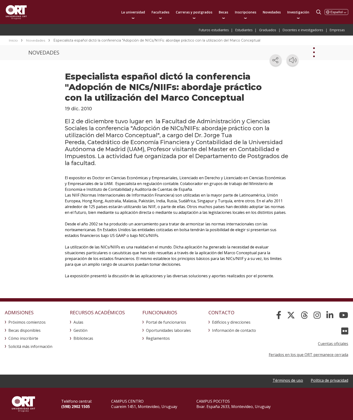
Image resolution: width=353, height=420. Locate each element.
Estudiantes (244, 30)
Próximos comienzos (27, 322)
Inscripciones (245, 12)
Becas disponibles (24, 330)
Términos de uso (288, 380)
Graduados (267, 30)
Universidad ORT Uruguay (16, 12)
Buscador (319, 12)
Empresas (337, 30)
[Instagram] (317, 315)
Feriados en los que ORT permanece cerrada (308, 354)
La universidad (133, 12)
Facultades (160, 12)
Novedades (272, 12)
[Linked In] (329, 315)
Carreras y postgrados (194, 12)
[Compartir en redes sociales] (275, 60)
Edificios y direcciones (231, 322)
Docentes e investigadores (303, 30)
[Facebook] (278, 315)
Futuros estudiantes (214, 30)
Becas (223, 12)
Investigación (298, 12)
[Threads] (304, 315)
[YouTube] (343, 315)
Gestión (80, 330)
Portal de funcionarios (166, 322)
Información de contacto (234, 330)
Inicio (13, 40)
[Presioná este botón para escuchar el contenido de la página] (292, 60)
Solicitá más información (30, 346)
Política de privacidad (329, 380)
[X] (291, 315)
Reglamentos (158, 338)
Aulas (78, 322)
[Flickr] (344, 331)
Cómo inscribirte (23, 338)
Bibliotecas (83, 338)
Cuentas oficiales (333, 343)
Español (336, 12)
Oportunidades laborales (168, 330)
